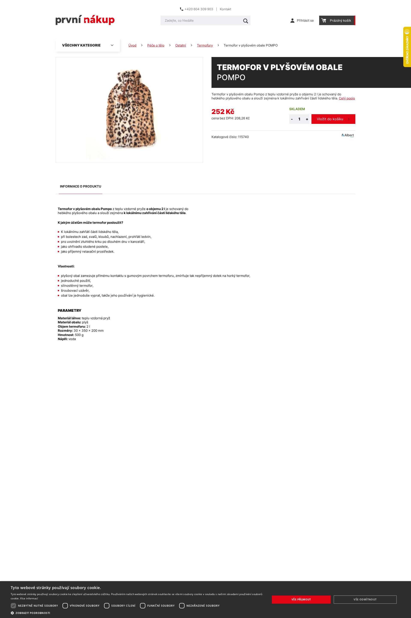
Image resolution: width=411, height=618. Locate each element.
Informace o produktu (80, 186)
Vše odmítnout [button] (365, 599)
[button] (137, 613)
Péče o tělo (155, 45)
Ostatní (180, 45)
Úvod (132, 45)
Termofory (205, 45)
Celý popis (347, 98)
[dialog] (205, 599)
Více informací (29, 598)
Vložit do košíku (330, 119)
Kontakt (225, 9)
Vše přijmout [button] (301, 599)
